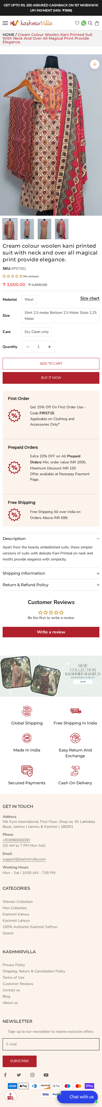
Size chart (89, 298)
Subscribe (19, 1061)
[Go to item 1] (10, 229)
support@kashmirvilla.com (24, 859)
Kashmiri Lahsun (16, 920)
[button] (13, 276)
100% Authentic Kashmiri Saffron (30, 926)
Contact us (11, 990)
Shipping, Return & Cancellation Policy (34, 971)
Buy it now (51, 377)
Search (8, 933)
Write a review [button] (51, 632)
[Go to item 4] (61, 229)
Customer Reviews (18, 983)
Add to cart (51, 363)
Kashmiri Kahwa (16, 914)
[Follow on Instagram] (32, 1075)
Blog (6, 996)
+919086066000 (16, 840)
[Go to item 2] (27, 229)
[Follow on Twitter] (18, 1075)
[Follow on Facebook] (5, 1075)
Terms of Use (13, 977)
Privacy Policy (14, 964)
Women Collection (18, 901)
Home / (10, 34)
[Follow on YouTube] (46, 1075)
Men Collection (15, 907)
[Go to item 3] (44, 229)
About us (10, 1002)
